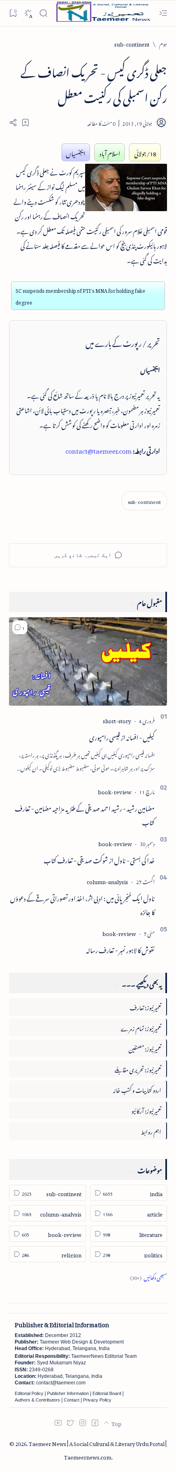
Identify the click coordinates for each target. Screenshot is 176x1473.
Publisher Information (68, 1393)
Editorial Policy (29, 1393)
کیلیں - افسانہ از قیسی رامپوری (122, 736)
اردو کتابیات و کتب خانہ (137, 1089)
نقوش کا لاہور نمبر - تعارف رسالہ (120, 949)
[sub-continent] (144, 500)
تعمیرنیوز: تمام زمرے (141, 1027)
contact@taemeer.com (98, 449)
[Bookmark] (13, 13)
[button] (19, 627)
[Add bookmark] (25, 122)
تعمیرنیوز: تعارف (145, 1006)
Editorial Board (107, 1393)
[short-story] (117, 719)
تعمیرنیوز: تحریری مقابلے (138, 1068)
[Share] (13, 122)
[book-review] (114, 790)
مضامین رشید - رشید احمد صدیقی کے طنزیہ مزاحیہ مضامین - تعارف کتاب (85, 814)
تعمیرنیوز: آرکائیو (146, 1110)
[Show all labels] (148, 1276)
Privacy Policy (97, 1399)
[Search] (43, 13)
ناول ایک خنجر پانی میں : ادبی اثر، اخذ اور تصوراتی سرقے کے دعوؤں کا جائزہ (82, 904)
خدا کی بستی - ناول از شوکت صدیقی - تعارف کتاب (99, 859)
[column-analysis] (107, 880)
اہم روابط (151, 1130)
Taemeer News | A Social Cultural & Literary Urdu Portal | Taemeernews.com (98, 1449)
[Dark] (28, 13)
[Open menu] (163, 13)
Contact (71, 1399)
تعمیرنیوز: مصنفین (145, 1048)
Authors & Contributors (37, 1399)
